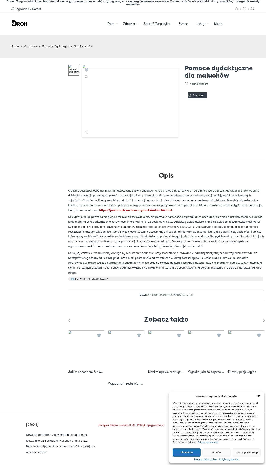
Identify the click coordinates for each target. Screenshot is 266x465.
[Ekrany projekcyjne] (246, 348)
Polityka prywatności (229, 459)
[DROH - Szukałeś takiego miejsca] (19, 23)
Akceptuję (187, 452)
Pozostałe (30, 46)
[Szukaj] (237, 9)
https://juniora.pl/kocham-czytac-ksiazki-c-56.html (135, 210)
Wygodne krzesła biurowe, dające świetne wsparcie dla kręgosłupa (126, 384)
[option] (73, 70)
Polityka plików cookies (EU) (116, 425)
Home (15, 46)
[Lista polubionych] (244, 9)
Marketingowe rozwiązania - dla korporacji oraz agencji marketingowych (166, 372)
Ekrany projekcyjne (242, 372)
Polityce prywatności (208, 442)
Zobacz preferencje (246, 452)
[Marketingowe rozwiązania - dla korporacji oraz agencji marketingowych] (166, 348)
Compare (198, 95)
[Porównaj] (252, 9)
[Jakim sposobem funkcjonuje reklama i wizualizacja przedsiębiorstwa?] (86, 348)
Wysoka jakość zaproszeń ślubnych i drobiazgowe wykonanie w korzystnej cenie (206, 372)
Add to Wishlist (199, 84)
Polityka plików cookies (205, 459)
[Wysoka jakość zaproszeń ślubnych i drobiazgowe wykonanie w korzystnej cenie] (206, 348)
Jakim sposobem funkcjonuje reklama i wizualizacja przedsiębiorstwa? (86, 372)
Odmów (216, 452)
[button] (259, 396)
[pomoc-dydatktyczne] (73, 70)
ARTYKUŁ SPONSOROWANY (163, 295)
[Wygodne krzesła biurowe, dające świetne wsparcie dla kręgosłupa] (126, 354)
